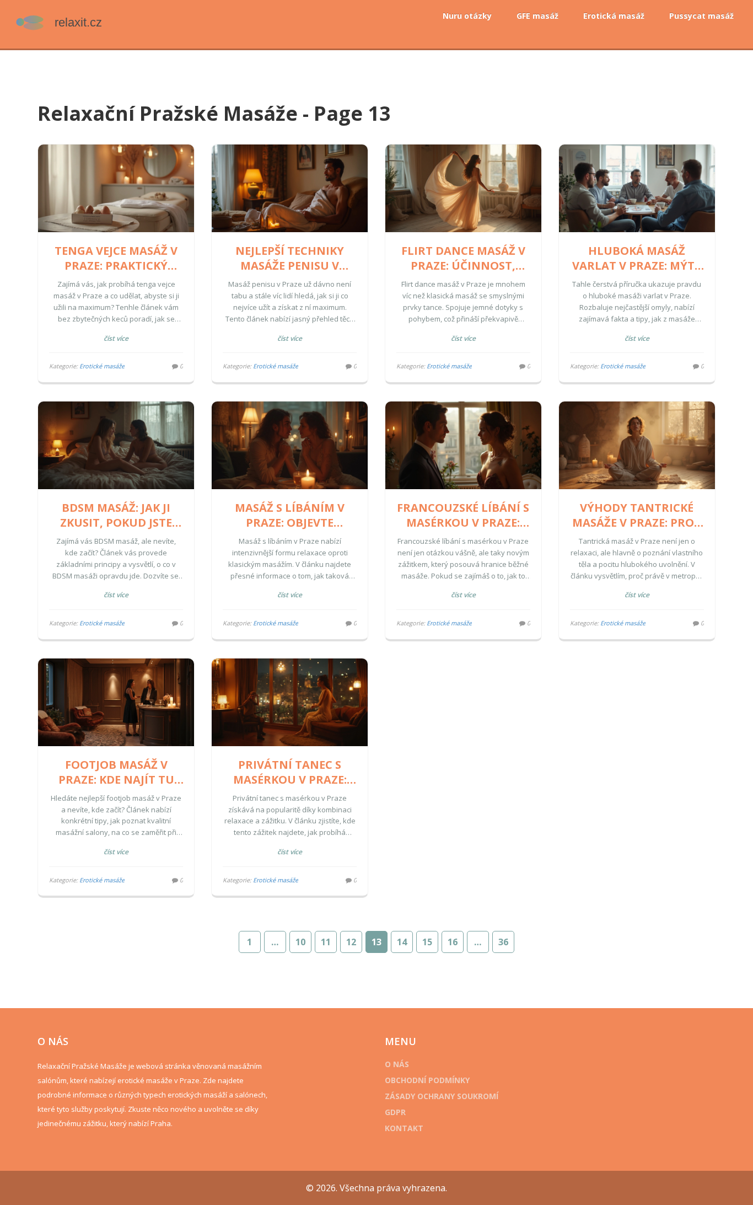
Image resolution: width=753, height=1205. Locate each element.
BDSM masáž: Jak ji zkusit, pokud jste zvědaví (116, 515)
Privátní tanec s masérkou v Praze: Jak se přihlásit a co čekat (290, 772)
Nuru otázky (467, 15)
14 (402, 942)
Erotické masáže (102, 366)
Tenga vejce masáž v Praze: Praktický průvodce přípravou (116, 258)
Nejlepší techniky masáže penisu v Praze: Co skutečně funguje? (289, 258)
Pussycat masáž (701, 15)
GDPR (395, 1112)
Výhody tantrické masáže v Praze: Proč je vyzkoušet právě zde (636, 515)
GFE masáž (537, 15)
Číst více (116, 338)
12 (351, 942)
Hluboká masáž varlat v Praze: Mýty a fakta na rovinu (637, 258)
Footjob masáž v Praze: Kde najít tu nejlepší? (116, 772)
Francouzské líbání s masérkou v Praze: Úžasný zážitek (463, 515)
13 (376, 942)
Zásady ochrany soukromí (441, 1096)
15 (427, 942)
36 (503, 942)
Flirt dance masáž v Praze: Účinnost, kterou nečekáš (463, 258)
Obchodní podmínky (427, 1080)
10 (300, 942)
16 (453, 942)
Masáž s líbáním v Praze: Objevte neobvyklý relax (290, 515)
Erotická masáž (613, 15)
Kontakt (404, 1128)
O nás (397, 1064)
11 (326, 942)
